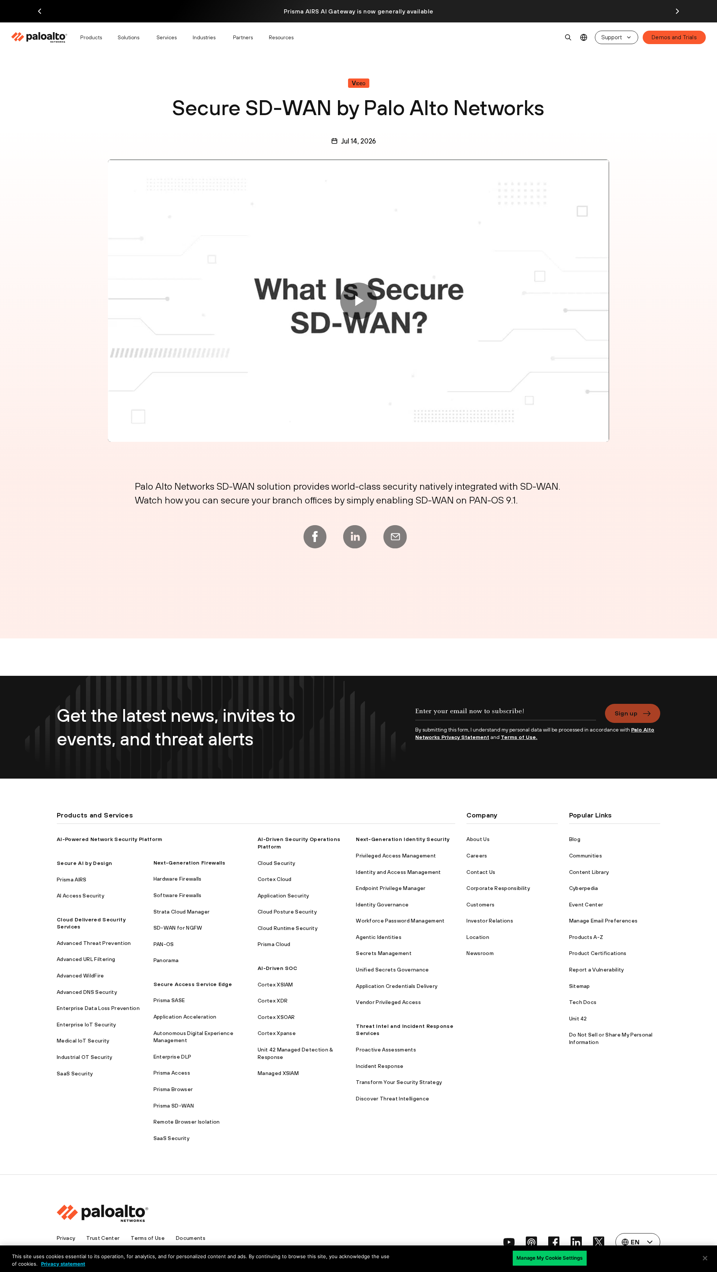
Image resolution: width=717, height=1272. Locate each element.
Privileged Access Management (396, 856)
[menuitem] (42, 37)
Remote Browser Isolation (186, 1122)
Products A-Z (586, 937)
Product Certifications (598, 953)
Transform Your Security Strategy (399, 1082)
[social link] (509, 1242)
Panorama (166, 960)
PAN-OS (163, 944)
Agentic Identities (378, 937)
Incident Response (379, 1066)
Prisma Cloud (274, 944)
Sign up (626, 713)
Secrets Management (384, 953)
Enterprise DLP (172, 1057)
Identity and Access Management (398, 872)
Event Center (586, 905)
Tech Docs (583, 1002)
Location (477, 937)
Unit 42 (578, 1019)
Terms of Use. (519, 737)
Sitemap (579, 986)
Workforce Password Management (400, 921)
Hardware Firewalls (177, 879)
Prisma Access (171, 1073)
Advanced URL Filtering (86, 959)
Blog (574, 839)
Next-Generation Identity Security (403, 839)
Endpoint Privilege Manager (390, 888)
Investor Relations (489, 921)
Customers (480, 905)
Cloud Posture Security (287, 912)
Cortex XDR (273, 1001)
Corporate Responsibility (498, 888)
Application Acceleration (185, 1017)
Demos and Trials (674, 37)
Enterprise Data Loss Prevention (98, 1008)
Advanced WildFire (80, 976)
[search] (568, 37)
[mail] (395, 537)
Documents (190, 1238)
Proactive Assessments (386, 1050)
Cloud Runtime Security (287, 928)
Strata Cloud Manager (181, 912)
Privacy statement (63, 1264)
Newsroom (480, 953)
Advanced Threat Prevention (94, 943)
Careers (476, 856)
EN (583, 37)
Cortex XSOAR (276, 1017)
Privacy (66, 1238)
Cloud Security (276, 863)
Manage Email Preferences (603, 921)
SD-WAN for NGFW (177, 928)
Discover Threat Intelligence (392, 1099)
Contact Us (480, 872)
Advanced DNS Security (87, 992)
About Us (478, 839)
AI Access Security (80, 896)
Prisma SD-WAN (173, 1106)
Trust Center (103, 1238)
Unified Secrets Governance (392, 970)
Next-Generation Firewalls (189, 863)
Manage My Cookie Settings (549, 1258)
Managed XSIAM (278, 1073)
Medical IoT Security (83, 1041)
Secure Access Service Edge (192, 984)
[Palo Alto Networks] (39, 37)
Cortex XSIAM (275, 985)
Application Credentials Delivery (396, 986)
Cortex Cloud (275, 879)
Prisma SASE (169, 1000)
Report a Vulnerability (596, 970)
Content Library (589, 872)
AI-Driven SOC (277, 968)
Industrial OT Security (84, 1057)
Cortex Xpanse (277, 1033)
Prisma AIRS (72, 880)
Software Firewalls (177, 895)
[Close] (705, 1258)
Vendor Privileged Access (388, 1002)
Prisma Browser (173, 1089)
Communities (585, 856)
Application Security (283, 896)
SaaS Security (75, 1074)
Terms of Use (148, 1238)
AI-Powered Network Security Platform (109, 839)
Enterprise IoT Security (86, 1025)
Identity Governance (382, 905)
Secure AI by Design (84, 863)
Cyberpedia (583, 888)
